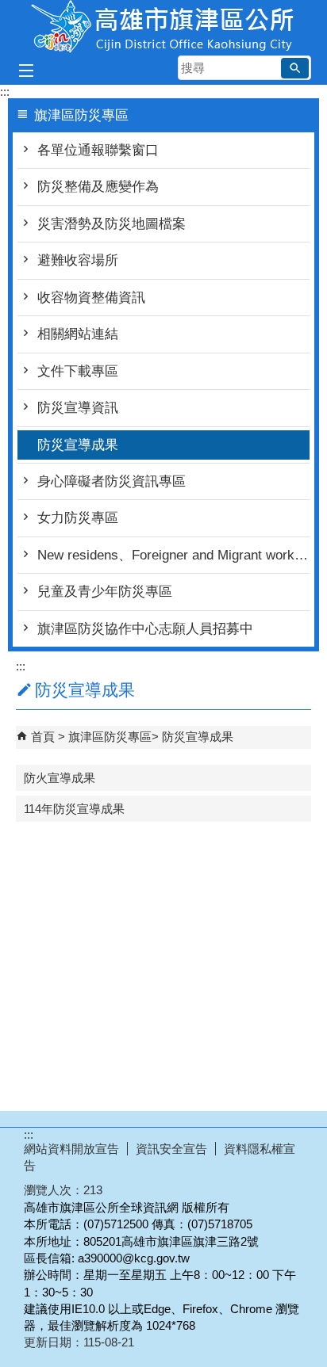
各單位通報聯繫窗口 (98, 150)
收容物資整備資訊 (91, 297)
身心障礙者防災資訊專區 (111, 481)
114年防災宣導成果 (74, 808)
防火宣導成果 (59, 778)
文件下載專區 (77, 371)
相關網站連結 (77, 334)
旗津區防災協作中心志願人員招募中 (145, 628)
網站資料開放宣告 (71, 1148)
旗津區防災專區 (110, 736)
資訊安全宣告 (171, 1148)
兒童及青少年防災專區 (104, 591)
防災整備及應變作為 (98, 186)
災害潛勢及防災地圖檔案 (111, 223)
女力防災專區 (77, 517)
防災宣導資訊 (77, 407)
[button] (295, 68)
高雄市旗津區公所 (163, 26)
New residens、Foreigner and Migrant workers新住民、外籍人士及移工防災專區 (173, 555)
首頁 (43, 736)
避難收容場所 (77, 260)
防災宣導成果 (77, 444)
